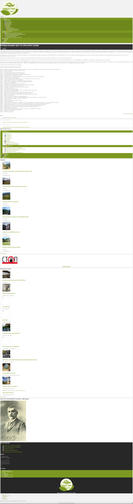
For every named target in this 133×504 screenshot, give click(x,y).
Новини (4, 49)
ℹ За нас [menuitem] (4, 472)
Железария (5, 319)
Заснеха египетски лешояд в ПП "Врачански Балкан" (15, 122)
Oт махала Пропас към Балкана (10, 201)
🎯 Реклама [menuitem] (5, 475)
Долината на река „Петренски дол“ (11, 333)
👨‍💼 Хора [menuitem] (4, 41)
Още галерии (3, 253)
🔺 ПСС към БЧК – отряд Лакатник (12, 451)
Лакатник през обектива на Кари (10, 231)
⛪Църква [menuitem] (7, 25)
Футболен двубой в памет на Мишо (11, 247)
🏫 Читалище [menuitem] (8, 24)
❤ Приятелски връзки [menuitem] (7, 471)
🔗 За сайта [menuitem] (5, 473)
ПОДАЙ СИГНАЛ (66, 266)
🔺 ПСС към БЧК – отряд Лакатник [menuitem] (13, 37)
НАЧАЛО (4, 494)
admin (10, 117)
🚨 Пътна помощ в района (9, 450)
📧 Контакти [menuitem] (5, 42)
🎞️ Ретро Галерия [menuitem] (9, 28)
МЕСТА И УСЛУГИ (6, 495)
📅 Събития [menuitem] (5, 38)
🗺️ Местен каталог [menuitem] (7, 31)
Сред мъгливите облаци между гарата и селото (14, 186)
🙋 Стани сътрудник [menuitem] (7, 476)
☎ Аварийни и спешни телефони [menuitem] (13, 33)
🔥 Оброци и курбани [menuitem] (12, 30)
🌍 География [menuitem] (8, 21)
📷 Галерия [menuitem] (7, 27)
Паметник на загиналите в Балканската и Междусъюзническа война (19, 359)
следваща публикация (6, 124)
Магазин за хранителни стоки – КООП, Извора (13, 280)
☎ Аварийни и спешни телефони (11, 445)
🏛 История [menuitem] (7, 20)
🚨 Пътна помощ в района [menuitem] (12, 35)
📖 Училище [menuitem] (8, 23)
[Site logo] (9, 15)
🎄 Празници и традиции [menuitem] (11, 29)
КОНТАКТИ (5, 498)
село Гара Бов (5, 306)
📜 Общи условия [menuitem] (6, 470)
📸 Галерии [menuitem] (5, 39)
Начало (4, 48)
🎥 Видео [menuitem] (4, 40)
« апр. (1, 466)
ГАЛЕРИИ (4, 496)
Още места (3, 396)
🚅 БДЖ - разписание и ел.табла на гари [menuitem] (15, 34)
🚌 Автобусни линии (8, 448)
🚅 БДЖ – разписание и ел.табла (11, 447)
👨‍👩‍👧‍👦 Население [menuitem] (8, 22)
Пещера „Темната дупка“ (8, 293)
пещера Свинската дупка (8, 373)
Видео (4, 497)
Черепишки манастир (8, 392)
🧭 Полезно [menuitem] (5, 32)
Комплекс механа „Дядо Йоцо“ (10, 386)
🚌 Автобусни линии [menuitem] (10, 36)
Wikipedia (130, 113)
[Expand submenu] (10, 19)
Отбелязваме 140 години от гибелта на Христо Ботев (15, 127)
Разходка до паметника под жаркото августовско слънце (17, 171)
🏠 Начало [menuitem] (4, 18)
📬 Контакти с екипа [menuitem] (7, 474)
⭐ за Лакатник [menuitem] (6, 19)
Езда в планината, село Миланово (10, 346)
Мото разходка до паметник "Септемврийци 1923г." (15, 216)
